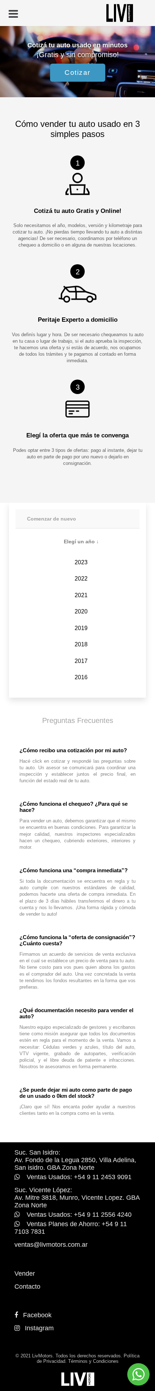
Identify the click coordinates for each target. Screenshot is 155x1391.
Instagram (39, 1328)
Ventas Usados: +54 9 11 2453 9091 (78, 1177)
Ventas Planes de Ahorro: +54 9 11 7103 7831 (70, 1227)
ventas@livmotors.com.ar (51, 1244)
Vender (24, 1273)
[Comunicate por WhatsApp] (138, 1374)
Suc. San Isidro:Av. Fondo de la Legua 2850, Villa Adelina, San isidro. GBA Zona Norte (75, 1160)
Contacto (27, 1286)
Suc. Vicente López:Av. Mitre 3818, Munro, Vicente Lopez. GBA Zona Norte (77, 1197)
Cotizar (77, 72)
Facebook (37, 1315)
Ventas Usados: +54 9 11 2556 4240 (78, 1214)
